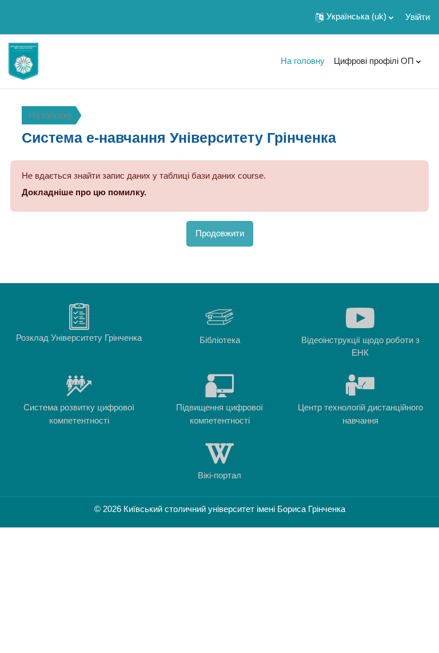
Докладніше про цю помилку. (84, 192)
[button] (354, 17)
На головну (51, 115)
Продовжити (219, 233)
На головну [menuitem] (303, 61)
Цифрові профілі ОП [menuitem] (374, 61)
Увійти (417, 17)
